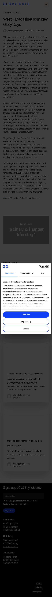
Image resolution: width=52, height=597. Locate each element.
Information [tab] (26, 273)
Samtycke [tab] (9, 273)
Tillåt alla (26, 315)
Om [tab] (42, 273)
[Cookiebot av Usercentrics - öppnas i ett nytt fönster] (38, 266)
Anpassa (24, 322)
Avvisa (26, 329)
